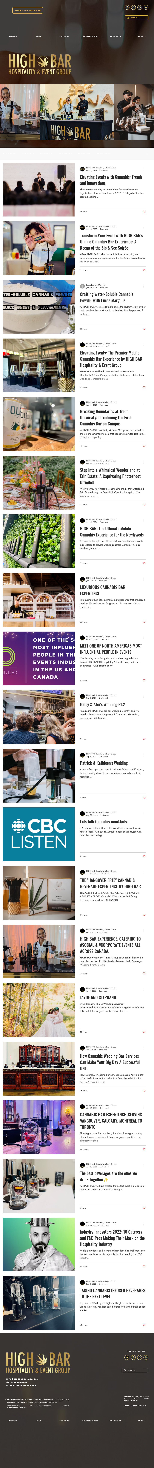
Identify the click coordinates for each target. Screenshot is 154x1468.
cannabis (28, 154)
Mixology (84, 154)
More (120, 154)
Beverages (104, 154)
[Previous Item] (8, 112)
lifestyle (46, 154)
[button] (64, 36)
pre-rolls (65, 154)
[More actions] (145, 169)
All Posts (9, 154)
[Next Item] (146, 112)
